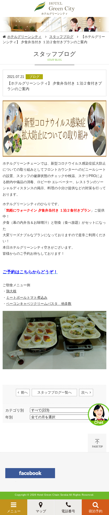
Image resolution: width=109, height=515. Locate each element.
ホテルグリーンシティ (24, 37)
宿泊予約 (95, 511)
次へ (84, 392)
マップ (41, 511)
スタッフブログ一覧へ (54, 392)
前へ (24, 392)
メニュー (14, 511)
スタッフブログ (61, 37)
